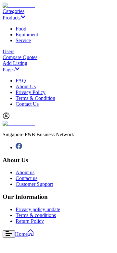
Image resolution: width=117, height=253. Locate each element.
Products (11, 17)
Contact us (26, 178)
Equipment (27, 34)
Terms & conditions (36, 215)
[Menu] (9, 234)
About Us (26, 86)
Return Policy (30, 221)
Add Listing (15, 63)
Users (8, 51)
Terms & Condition (35, 98)
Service (23, 40)
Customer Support (34, 184)
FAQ (21, 80)
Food (21, 28)
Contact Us (27, 104)
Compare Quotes (20, 57)
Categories (13, 11)
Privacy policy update (38, 209)
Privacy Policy (31, 92)
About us (25, 172)
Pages (9, 69)
